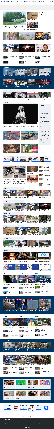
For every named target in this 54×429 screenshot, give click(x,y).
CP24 (28, 423)
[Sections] (1, 1)
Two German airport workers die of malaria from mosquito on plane (45, 287)
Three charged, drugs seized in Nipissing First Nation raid (29, 61)
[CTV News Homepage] (6, 1)
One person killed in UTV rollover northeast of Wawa (44, 247)
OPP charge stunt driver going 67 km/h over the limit (27, 53)
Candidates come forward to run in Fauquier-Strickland (32, 19)
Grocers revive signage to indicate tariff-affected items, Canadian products (26, 261)
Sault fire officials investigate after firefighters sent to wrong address (32, 222)
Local (11, 1)
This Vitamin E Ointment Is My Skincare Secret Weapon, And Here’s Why (44, 398)
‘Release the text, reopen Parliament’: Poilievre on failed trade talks (14, 292)
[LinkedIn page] (9, 419)
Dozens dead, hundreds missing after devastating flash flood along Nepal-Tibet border (9, 311)
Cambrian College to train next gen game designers (20, 349)
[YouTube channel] (8, 419)
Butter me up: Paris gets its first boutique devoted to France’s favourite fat (45, 335)
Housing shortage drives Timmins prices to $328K (8, 86)
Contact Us (24, 416)
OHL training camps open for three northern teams (20, 86)
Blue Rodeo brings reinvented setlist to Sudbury (44, 86)
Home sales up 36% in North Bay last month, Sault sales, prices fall (8, 197)
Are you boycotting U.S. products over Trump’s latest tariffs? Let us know (10, 261)
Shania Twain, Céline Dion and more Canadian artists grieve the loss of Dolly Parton (29, 331)
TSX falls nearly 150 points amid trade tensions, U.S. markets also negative (29, 288)
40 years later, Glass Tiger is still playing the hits (8, 99)
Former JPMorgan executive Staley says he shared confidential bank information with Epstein (26, 284)
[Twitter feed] (5, 419)
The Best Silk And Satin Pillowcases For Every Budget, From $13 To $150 (20, 398)
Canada (14, 1)
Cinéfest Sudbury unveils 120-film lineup (32, 86)
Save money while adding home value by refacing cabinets (8, 349)
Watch (18, 1)
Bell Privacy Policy (18, 423)
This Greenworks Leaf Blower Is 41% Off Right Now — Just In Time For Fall (21, 387)
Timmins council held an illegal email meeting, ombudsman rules (32, 235)
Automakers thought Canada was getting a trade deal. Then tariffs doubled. (26, 365)
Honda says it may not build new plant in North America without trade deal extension (30, 368)
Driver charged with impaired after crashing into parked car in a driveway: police (44, 222)
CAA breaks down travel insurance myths (32, 349)
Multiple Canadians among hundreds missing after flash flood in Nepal (47, 171)
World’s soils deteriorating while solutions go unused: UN (41, 365)
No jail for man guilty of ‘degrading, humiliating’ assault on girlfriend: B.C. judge (32, 183)
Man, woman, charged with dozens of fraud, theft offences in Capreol (13, 61)
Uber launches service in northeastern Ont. (44, 61)
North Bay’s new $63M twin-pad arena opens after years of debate (45, 99)
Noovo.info (40, 423)
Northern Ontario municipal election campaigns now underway (44, 76)
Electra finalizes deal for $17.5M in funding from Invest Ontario (8, 210)
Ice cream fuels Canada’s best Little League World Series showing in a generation (13, 368)
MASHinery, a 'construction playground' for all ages (28, 141)
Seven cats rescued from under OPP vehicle (9, 141)
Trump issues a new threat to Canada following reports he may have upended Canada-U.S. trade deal (21, 311)
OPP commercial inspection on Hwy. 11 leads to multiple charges (20, 210)
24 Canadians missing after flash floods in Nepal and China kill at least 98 (45, 368)
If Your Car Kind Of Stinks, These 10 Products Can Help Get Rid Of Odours (9, 387)
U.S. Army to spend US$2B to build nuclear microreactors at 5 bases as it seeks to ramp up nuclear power (13, 335)
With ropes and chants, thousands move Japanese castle (42, 327)
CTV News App (32, 416)
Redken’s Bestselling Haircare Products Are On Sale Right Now (44, 386)
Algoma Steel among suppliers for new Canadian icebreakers (8, 76)
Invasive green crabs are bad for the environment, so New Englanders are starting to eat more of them (45, 372)
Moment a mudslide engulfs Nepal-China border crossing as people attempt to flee (44, 311)
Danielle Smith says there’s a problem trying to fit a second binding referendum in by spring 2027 (47, 180)
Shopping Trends (33, 1)
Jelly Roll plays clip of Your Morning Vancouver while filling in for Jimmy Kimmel (26, 327)
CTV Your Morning (27, 1)
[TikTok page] (6, 419)
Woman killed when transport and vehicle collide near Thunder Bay (8, 247)
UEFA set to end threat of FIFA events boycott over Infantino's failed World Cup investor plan (13, 372)
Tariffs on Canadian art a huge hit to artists (32, 197)
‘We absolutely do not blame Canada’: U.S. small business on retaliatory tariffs (47, 175)
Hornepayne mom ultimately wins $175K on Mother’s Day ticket (20, 99)
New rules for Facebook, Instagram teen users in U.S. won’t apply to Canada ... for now (10, 327)
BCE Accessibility (7, 423)
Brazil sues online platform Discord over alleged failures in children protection (13, 331)
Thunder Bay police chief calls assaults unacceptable (31, 247)
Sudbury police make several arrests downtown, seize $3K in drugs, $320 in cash (10, 41)
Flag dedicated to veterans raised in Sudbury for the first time (32, 99)
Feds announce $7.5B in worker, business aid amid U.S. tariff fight (20, 76)
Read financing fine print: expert (44, 348)
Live (43, 1)
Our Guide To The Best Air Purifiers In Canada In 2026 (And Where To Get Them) (33, 387)
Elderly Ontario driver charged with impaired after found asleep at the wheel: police (45, 57)
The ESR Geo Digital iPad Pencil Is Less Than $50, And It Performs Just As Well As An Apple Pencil (9, 398)
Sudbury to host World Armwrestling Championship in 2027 (32, 76)
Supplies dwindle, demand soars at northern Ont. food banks (44, 197)
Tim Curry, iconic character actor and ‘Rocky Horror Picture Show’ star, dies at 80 (41, 53)
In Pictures (21, 1)
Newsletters (27, 416)
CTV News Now (39, 1)
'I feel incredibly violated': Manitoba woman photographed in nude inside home (32, 311)
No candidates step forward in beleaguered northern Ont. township (44, 235)
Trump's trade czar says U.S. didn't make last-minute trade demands (10, 284)
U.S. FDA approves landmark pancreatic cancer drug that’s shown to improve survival (42, 284)
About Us (21, 416)
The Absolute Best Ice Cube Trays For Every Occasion (33, 397)
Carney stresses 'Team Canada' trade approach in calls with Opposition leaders (13, 288)
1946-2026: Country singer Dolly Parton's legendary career (20, 125)
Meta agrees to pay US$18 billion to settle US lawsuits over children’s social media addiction (42, 261)
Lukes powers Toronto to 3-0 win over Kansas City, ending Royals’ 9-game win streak (10, 365)
